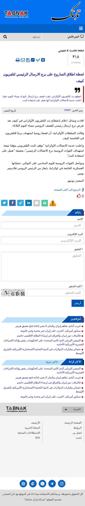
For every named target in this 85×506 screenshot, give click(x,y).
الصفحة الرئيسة (73, 422)
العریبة (77, 409)
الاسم (80, 219)
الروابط (77, 427)
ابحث (79, 437)
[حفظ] (28, 60)
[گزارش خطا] (52, 203)
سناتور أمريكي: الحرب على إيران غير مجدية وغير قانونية (50, 330)
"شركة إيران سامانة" (35, 499)
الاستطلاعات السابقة (29, 432)
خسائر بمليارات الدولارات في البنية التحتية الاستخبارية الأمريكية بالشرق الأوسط (43, 351)
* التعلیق (78, 249)
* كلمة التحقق (76, 286)
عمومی (62, 50)
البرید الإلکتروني (75, 234)
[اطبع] (18, 59)
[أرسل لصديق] (23, 59)
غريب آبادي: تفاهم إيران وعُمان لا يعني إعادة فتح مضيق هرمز (48, 325)
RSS (37, 437)
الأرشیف (35, 422)
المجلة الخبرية (32, 427)
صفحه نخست (76, 50)
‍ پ (38, 59)
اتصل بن (77, 432)
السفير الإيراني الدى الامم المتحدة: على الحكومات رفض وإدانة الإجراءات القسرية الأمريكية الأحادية (43, 342)
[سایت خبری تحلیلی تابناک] (19, 9)
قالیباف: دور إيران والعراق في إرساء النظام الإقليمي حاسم (49, 335)
